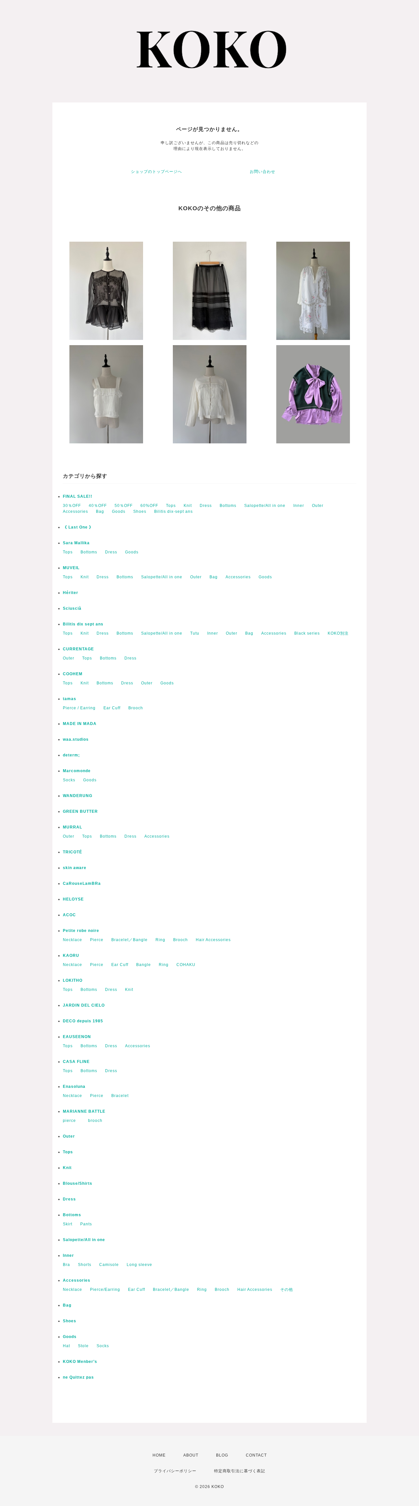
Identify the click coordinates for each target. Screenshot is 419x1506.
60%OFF (149, 505)
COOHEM (72, 674)
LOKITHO (72, 980)
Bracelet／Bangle (129, 940)
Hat (66, 1346)
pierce (71, 1120)
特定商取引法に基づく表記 (239, 1471)
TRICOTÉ (72, 852)
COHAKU (185, 964)
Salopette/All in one (264, 505)
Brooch (135, 708)
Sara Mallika (76, 543)
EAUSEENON (77, 1036)
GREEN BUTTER (80, 811)
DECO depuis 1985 (83, 1021)
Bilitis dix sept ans (83, 624)
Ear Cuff (111, 708)
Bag (100, 511)
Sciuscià (72, 608)
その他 (286, 1289)
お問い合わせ (262, 171)
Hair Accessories (213, 940)
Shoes (139, 511)
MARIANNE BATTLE (84, 1111)
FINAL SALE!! (77, 496)
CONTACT (256, 1455)
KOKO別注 (338, 633)
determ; (71, 755)
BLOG (222, 1455)
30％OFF (72, 505)
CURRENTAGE (78, 649)
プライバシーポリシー (175, 1471)
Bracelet (120, 1095)
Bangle (143, 964)
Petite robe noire (81, 930)
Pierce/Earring (105, 1289)
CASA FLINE (76, 1061)
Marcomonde (77, 771)
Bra (66, 1264)
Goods (118, 511)
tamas (69, 699)
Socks (69, 780)
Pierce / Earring (79, 708)
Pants (86, 1224)
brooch (95, 1120)
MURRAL (72, 827)
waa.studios (76, 739)
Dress (206, 505)
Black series (307, 633)
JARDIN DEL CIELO (84, 1005)
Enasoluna (74, 1086)
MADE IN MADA (80, 723)
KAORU (71, 955)
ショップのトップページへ (156, 171)
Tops (171, 505)
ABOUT (190, 1455)
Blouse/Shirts (77, 1183)
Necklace (72, 940)
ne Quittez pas (78, 1377)
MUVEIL (71, 568)
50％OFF (124, 505)
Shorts (84, 1264)
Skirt (67, 1224)
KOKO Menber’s (80, 1361)
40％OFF (98, 505)
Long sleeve (139, 1264)
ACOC (69, 915)
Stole (83, 1346)
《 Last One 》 (78, 527)
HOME (159, 1455)
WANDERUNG (77, 795)
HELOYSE (73, 899)
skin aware (74, 867)
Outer (317, 505)
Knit (188, 505)
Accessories (75, 511)
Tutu (194, 633)
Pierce (96, 940)
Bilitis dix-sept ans (173, 511)
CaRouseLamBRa (82, 883)
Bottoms (228, 505)
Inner (298, 505)
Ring (160, 940)
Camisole (109, 1264)
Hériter (70, 592)
